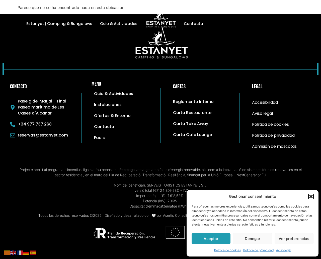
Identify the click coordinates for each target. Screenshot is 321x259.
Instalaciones (197, 11)
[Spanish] (33, 252)
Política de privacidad (258, 250)
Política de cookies (227, 250)
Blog (296, 11)
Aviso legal (283, 250)
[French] (20, 252)
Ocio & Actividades (118, 23)
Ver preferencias (294, 238)
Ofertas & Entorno (236, 11)
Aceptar (211, 238)
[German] (26, 252)
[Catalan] (7, 252)
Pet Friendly (273, 11)
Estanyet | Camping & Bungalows (59, 23)
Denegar (252, 238)
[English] (13, 252)
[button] (310, 196)
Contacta (193, 23)
